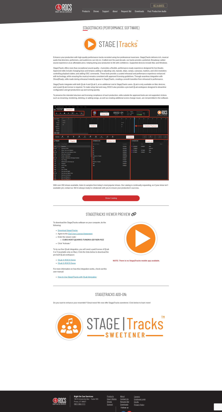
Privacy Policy (139, 405)
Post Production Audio (156, 11)
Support (105, 11)
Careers (137, 397)
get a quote (158, 5)
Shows (96, 11)
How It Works (112, 399)
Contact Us (124, 399)
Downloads (139, 11)
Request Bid (126, 11)
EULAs (136, 402)
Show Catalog (111, 198)
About (115, 11)
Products (86, 11)
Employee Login (140, 399)
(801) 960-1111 (79, 404)
